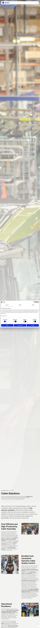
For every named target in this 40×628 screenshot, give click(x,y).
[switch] (15, 321)
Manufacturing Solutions (5, 490)
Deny (7, 325)
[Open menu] (37, 2)
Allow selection (20, 325)
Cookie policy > (4, 315)
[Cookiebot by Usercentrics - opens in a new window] (34, 302)
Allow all (32, 325)
